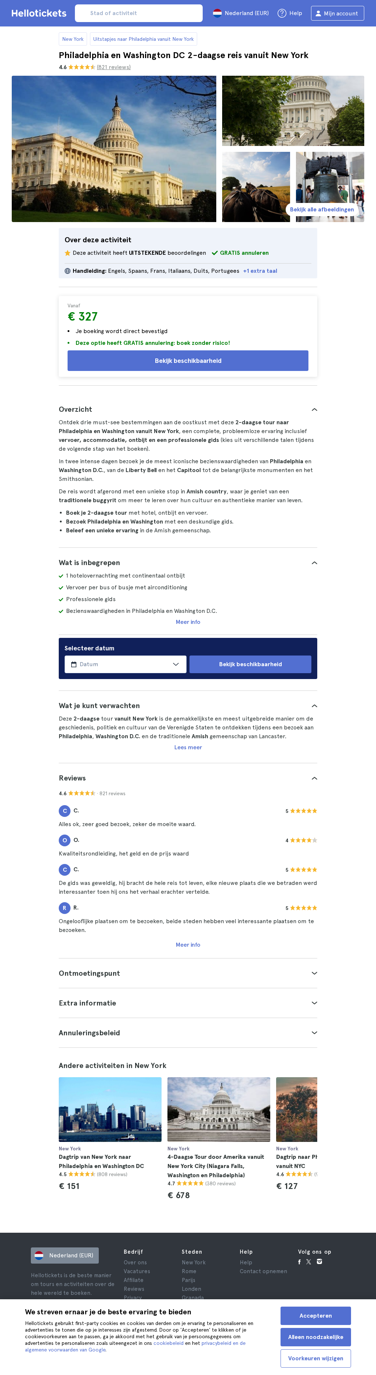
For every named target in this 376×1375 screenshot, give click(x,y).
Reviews (134, 1289)
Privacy (133, 1297)
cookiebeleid (168, 1343)
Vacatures (137, 1271)
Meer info (188, 621)
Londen (191, 1289)
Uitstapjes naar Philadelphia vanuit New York (143, 39)
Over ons (135, 1262)
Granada (193, 1297)
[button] (188, 409)
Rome (189, 1271)
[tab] (188, 409)
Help (246, 1262)
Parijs (188, 1280)
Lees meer (188, 747)
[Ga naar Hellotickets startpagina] (40, 13)
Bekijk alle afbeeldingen (322, 209)
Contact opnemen (263, 1271)
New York (73, 39)
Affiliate (134, 1280)
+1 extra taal (260, 270)
